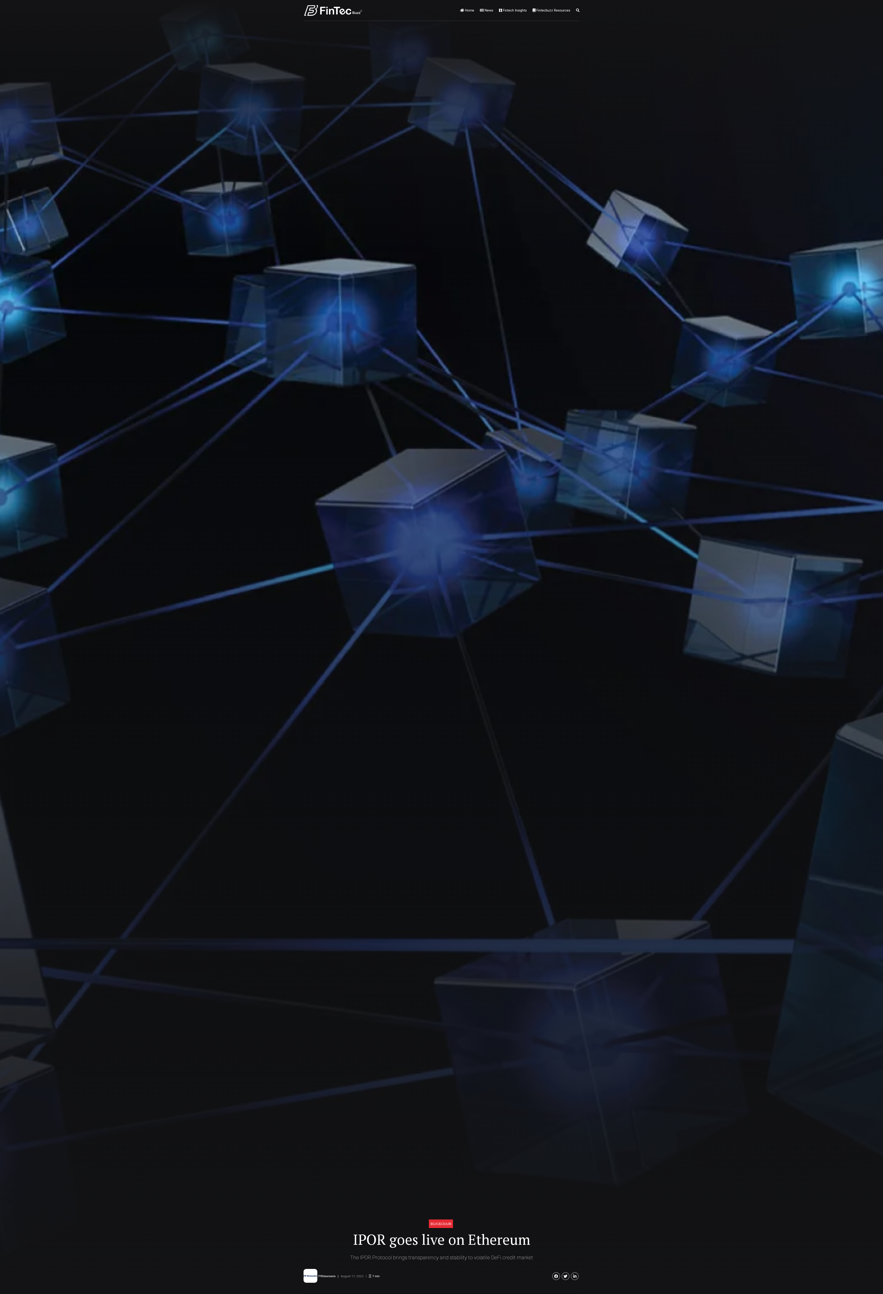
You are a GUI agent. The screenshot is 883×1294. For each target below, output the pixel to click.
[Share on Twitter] (565, 1276)
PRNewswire (326, 1276)
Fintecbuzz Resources (553, 10)
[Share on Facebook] (556, 1276)
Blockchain (440, 1224)
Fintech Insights (514, 10)
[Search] (577, 10)
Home (469, 10)
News (488, 10)
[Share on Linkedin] (575, 1276)
